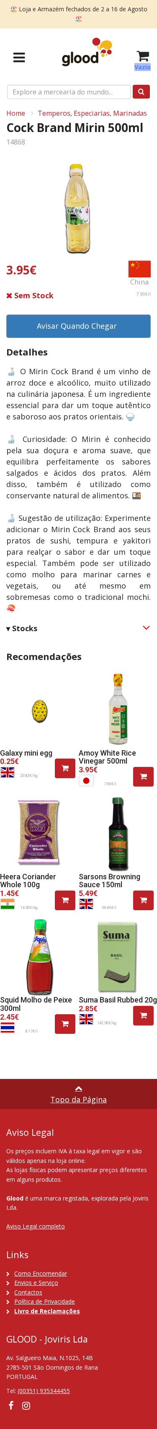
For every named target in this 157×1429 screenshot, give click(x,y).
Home (15, 113)
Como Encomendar (40, 1273)
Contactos (28, 1292)
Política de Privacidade (44, 1301)
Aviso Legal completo (35, 1226)
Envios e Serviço (36, 1283)
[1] (65, 768)
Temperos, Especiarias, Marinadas (92, 113)
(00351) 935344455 (44, 1391)
